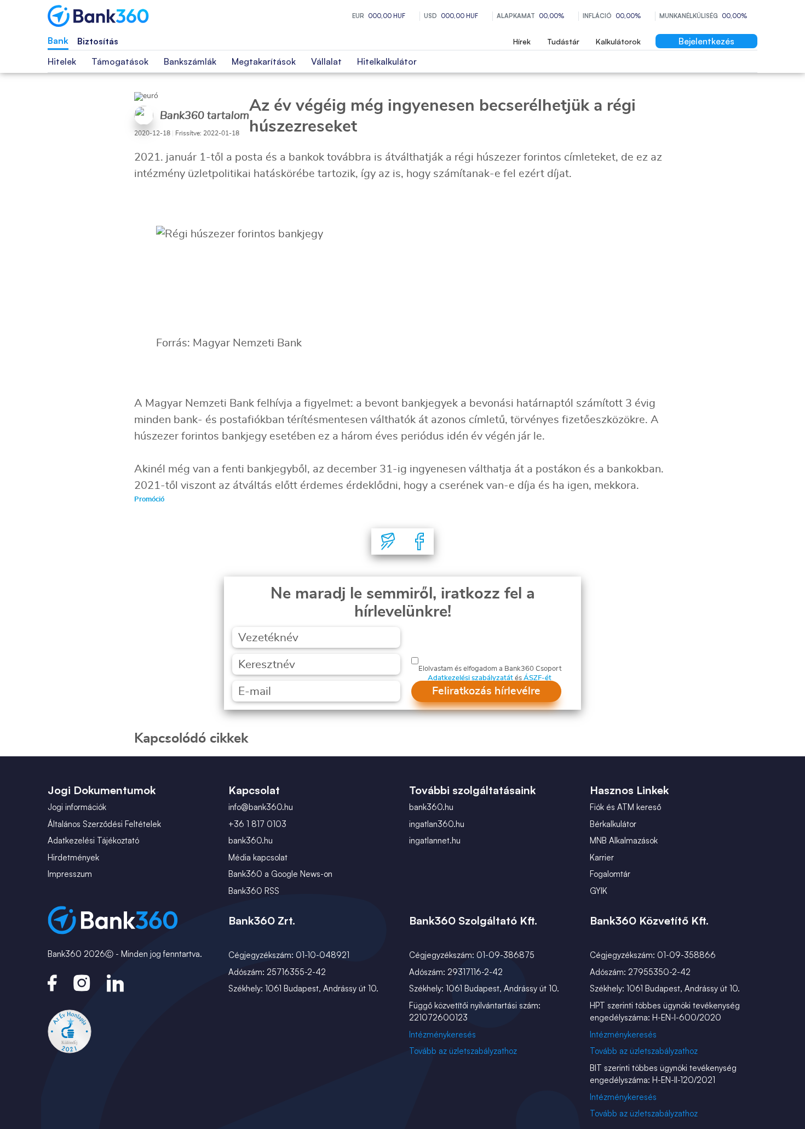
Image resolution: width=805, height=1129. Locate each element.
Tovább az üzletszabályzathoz (463, 1051)
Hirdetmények (73, 857)
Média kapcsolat (258, 857)
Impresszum (70, 874)
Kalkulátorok (618, 41)
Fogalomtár (610, 874)
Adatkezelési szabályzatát (470, 678)
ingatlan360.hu (436, 824)
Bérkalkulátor (613, 824)
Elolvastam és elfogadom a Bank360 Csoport (489, 668)
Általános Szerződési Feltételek (104, 824)
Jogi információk (77, 807)
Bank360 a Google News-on (280, 874)
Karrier (602, 857)
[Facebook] (419, 541)
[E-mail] (388, 541)
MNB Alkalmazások (624, 840)
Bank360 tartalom (204, 115)
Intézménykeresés (442, 1034)
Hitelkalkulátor (387, 61)
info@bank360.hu (260, 807)
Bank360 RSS (253, 891)
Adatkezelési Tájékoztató (93, 840)
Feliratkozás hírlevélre (486, 691)
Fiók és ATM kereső (625, 807)
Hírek (522, 41)
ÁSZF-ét (537, 678)
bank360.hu (250, 840)
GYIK (598, 891)
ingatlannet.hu (435, 840)
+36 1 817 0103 (257, 824)
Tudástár (563, 41)
